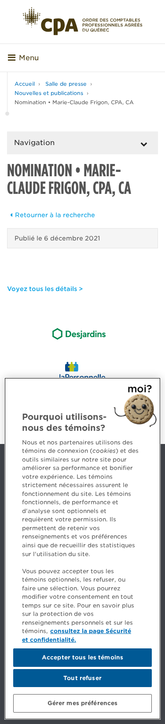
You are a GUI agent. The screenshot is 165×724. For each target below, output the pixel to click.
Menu (29, 58)
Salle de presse (66, 83)
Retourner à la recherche (55, 214)
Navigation (34, 142)
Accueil (25, 83)
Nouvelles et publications (49, 93)
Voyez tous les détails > (45, 288)
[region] (82, 549)
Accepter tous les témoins (82, 657)
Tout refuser (82, 678)
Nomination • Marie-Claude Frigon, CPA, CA (74, 102)
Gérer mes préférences (83, 703)
